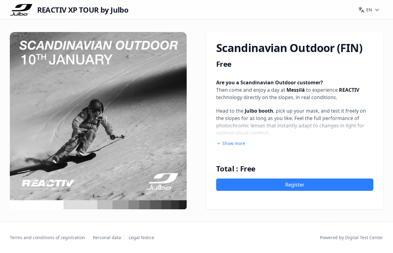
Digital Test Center (364, 237)
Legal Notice (141, 237)
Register (295, 184)
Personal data (107, 237)
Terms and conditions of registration (47, 237)
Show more (233, 143)
